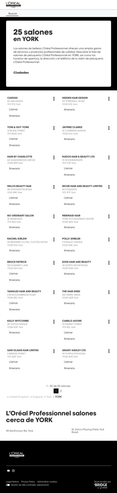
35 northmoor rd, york (19, 430)
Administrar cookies (47, 482)
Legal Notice (12, 482)
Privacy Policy (28, 482)
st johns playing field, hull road (88, 431)
